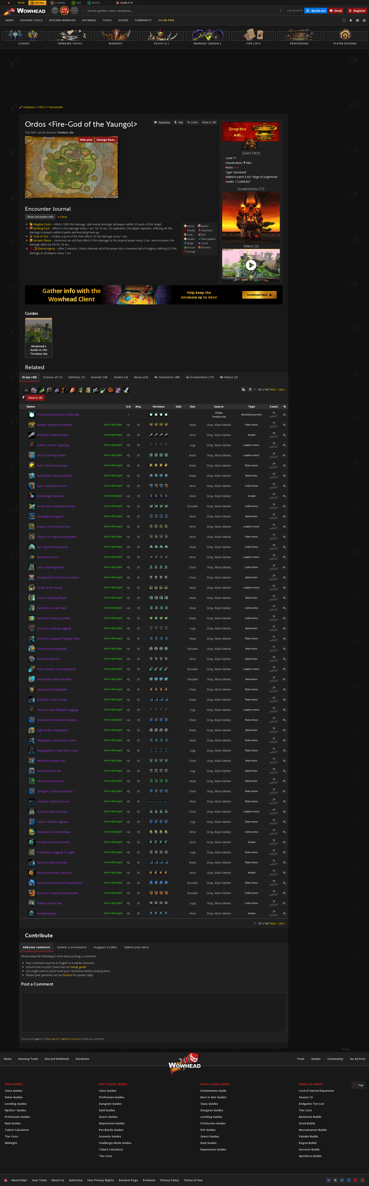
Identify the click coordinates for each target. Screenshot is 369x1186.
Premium (149, 1180)
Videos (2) (251, 246)
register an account (71, 1038)
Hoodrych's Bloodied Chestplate (57, 720)
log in (54, 1038)
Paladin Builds (308, 1136)
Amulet (251, 435)
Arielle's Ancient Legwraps (53, 445)
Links (194, 122)
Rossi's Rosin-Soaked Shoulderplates (60, 883)
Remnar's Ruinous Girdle (52, 862)
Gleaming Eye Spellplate (52, 689)
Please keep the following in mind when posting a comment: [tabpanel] (66, 997)
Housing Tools (28, 1059)
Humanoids (56, 107)
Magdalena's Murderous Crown (56, 740)
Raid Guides (13, 1123)
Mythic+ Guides (15, 1110)
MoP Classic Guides (113, 1084)
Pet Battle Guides (111, 1130)
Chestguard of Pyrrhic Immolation (58, 577)
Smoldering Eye (46, 913)
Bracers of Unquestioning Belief (57, 537)
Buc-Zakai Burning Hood (52, 547)
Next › (273, 389)
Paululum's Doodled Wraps (54, 832)
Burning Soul (41, 228)
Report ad (346, 1049)
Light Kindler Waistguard (52, 730)
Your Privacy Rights (100, 1180)
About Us (58, 1180)
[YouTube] (355, 1180)
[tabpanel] (153, 655)
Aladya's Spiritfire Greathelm (54, 425)
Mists (96, 2)
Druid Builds (307, 1123)
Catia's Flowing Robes (50, 567)
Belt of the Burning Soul (52, 465)
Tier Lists (11, 1136)
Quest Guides (108, 1117)
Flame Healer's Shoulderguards (56, 669)
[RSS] (362, 1180)
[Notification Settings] (351, 20)
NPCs (41, 107)
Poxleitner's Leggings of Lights (56, 852)
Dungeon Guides (110, 1104)
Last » (281, 389)
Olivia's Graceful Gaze (50, 781)
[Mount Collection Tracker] (154, 294)
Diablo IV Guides (310, 1084)
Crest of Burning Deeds (51, 598)
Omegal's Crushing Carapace (55, 791)
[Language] (364, 20)
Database (89, 20)
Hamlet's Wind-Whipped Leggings (58, 710)
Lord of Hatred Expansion (316, 1090)
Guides (123, 20)
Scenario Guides (110, 1136)
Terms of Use (193, 1180)
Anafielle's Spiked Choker (52, 435)
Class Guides (13, 1090)
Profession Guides (17, 1117)
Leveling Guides (16, 1104)
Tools (300, 1059)
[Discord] (329, 1180)
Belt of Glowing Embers (51, 455)
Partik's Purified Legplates (53, 822)
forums (67, 975)
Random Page (128, 1180)
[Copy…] (243, 389)
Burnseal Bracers (47, 557)
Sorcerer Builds (309, 1149)
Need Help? (19, 1180)
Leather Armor (251, 445)
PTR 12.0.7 (74, 10)
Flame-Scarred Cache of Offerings (58, 414)
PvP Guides (208, 1130)
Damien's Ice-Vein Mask (52, 608)
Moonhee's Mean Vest (51, 760)
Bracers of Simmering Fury (53, 526)
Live (55, 10)
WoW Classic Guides (215, 1084)
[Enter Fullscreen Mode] (344, 20)
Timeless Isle (65, 132)
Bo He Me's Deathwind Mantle (56, 506)
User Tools (39, 1180)
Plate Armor (251, 424)
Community (143, 20)
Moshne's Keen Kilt (49, 771)
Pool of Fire (40, 236)
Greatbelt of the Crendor (52, 699)
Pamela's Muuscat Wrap (52, 811)
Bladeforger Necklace (50, 496)
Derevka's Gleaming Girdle (53, 618)
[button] (77, 148)
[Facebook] (349, 1180)
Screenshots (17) (251, 188)
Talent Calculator (17, 1130)
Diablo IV (127, 2)
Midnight (11, 1143)
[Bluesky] (342, 1180)
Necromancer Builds (313, 1130)
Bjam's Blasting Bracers (52, 486)
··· (106, 2)
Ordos (219, 412)
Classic (60, 2)
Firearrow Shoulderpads (52, 649)
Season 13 (306, 1097)
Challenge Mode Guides (115, 1143)
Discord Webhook (62, 20)
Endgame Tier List (311, 1104)
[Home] (25, 10)
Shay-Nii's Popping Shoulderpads (57, 893)
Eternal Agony (46, 248)
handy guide (78, 967)
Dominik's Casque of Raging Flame (59, 638)
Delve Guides (14, 1097)
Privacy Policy (169, 1180)
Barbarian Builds (310, 1117)
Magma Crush (42, 224)
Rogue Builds (308, 1143)
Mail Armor (251, 475)
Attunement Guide (213, 1090)
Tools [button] (107, 20)
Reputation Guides (112, 1123)
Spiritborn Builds (310, 1156)
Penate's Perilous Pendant (53, 842)
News (9, 20)
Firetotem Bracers (48, 659)
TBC (78, 2)
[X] (335, 1180)
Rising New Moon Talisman (54, 872)
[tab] (29, 377)
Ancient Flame (42, 240)
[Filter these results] (250, 389)
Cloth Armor (251, 485)
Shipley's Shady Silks (49, 903)
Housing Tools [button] (31, 20)
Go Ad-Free (167, 20)
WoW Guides (14, 1084)
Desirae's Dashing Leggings (54, 628)
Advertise (75, 1180)
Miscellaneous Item (251, 414)
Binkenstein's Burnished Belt (54, 475)
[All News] (9, 3)
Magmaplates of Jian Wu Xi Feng (57, 750)
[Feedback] (357, 20)
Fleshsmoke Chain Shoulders (55, 679)
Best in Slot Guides (213, 1097)
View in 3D (209, 122)
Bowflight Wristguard (50, 516)
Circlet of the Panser (49, 587)
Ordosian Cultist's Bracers (53, 801)
